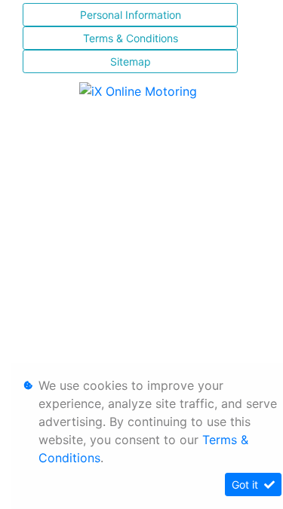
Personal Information (130, 14)
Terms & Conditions (130, 38)
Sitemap (130, 61)
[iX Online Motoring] (142, 89)
